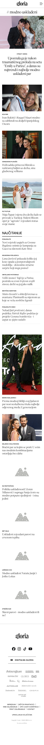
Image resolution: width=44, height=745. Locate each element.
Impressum (11, 704)
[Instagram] (19, 649)
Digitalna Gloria (24, 660)
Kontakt (31, 709)
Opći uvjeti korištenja (29, 707)
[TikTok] (24, 649)
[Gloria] (22, 3)
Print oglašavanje (17, 709)
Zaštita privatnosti (26, 704)
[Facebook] (13, 649)
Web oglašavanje (10, 707)
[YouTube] (30, 649)
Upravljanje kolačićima (22, 715)
